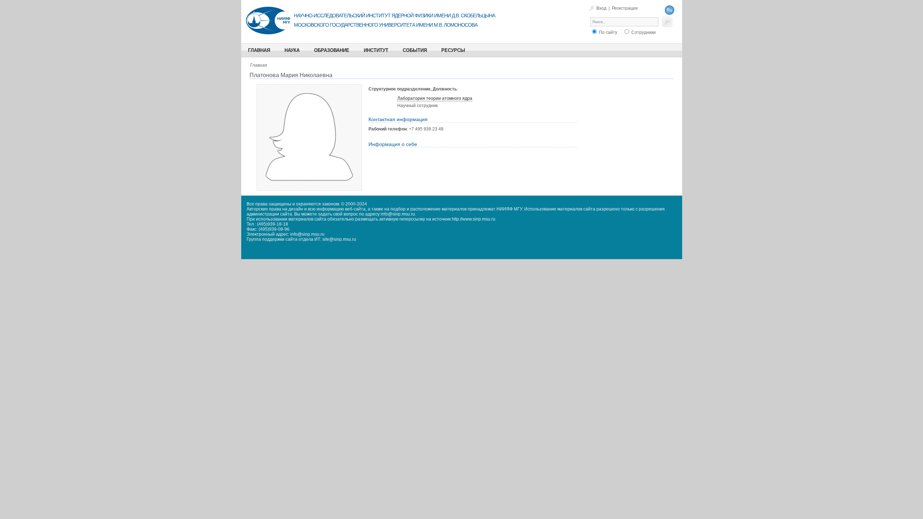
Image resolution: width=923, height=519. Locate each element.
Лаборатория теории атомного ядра (434, 98)
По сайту (607, 32)
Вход (601, 8)
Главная (258, 65)
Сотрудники (643, 32)
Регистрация (625, 8)
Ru (669, 10)
